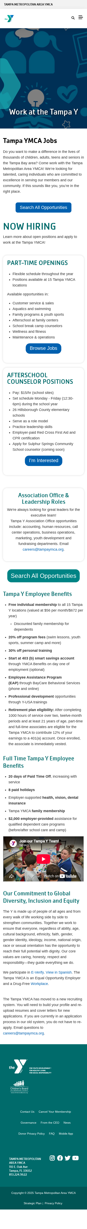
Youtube (75, 1158)
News (67, 1122)
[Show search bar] (73, 18)
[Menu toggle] (81, 17)
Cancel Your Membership (55, 1111)
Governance (28, 1122)
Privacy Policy (53, 1203)
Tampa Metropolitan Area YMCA (28, 4)
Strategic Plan (32, 1203)
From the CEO (50, 1122)
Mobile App (66, 1133)
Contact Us (27, 1111)
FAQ (52, 1133)
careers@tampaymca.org (43, 549)
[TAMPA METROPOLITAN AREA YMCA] (27, 18)
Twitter (67, 1158)
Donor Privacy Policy (31, 1133)
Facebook (60, 1158)
